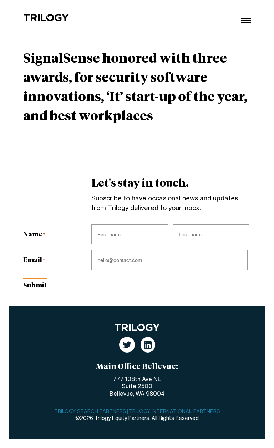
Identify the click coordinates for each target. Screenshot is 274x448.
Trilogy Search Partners (90, 411)
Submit (35, 285)
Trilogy (46, 17)
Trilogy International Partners (174, 411)
